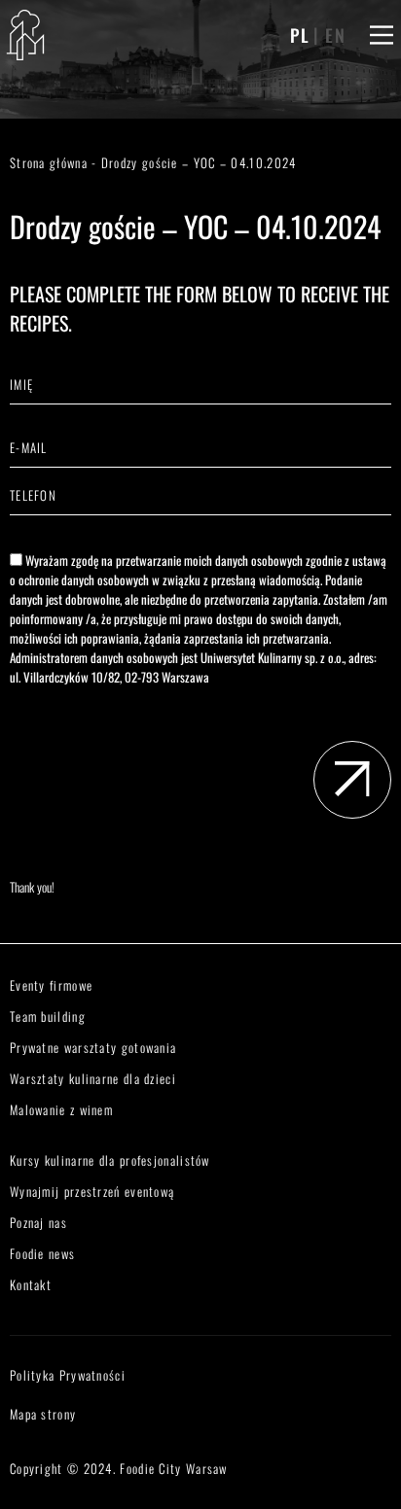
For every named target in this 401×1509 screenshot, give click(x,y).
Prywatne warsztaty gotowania (93, 1047)
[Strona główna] (25, 35)
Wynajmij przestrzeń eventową (92, 1191)
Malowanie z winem (61, 1109)
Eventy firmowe (51, 985)
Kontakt (31, 1284)
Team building (48, 1016)
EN (335, 35)
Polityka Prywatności (68, 1375)
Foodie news (42, 1253)
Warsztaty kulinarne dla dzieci (93, 1078)
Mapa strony (43, 1413)
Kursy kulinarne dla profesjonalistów (110, 1160)
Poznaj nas (38, 1222)
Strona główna (49, 162)
